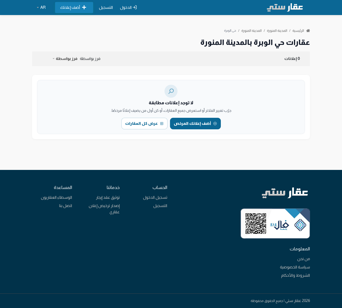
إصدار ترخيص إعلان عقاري (104, 208)
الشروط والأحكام (295, 275)
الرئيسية (298, 31)
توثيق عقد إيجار (108, 197)
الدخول (126, 7)
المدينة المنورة (277, 31)
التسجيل (106, 7)
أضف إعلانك (70, 7)
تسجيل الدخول (155, 197)
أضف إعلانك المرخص (192, 123)
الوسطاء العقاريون (56, 197)
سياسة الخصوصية (295, 267)
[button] (64, 58)
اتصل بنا (65, 205)
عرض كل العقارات (141, 123)
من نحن (303, 259)
